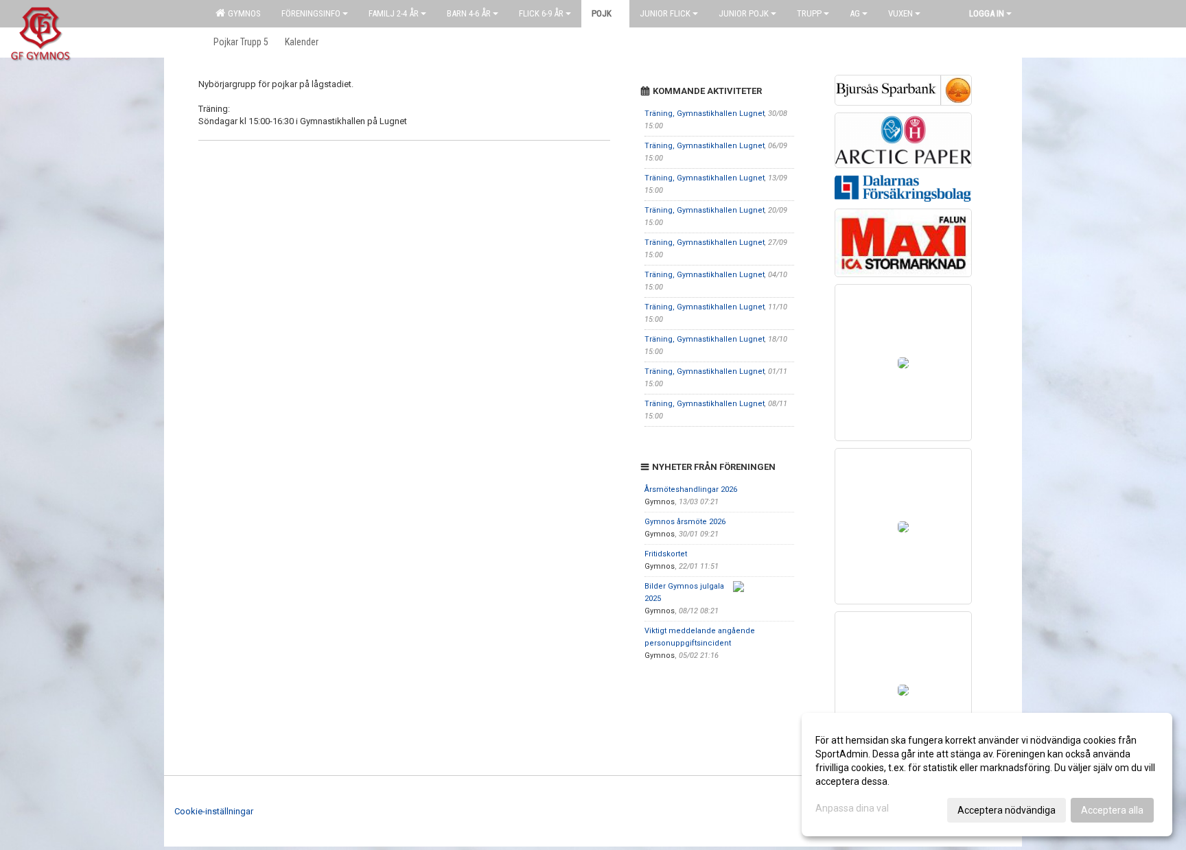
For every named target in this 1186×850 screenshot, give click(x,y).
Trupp (809, 13)
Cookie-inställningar (213, 811)
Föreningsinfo (310, 13)
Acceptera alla (1112, 810)
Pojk (602, 13)
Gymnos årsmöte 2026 (684, 521)
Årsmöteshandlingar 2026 (690, 489)
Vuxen (900, 13)
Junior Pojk (744, 13)
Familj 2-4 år (394, 13)
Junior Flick (665, 13)
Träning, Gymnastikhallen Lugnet (704, 113)
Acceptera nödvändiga (1006, 810)
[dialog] (987, 774)
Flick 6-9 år (541, 13)
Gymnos (242, 13)
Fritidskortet (665, 554)
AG (855, 13)
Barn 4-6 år (469, 13)
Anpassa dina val (852, 808)
